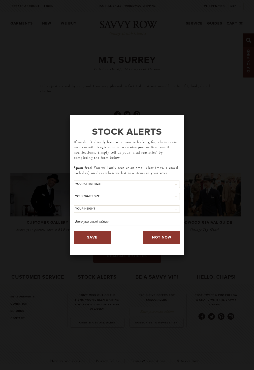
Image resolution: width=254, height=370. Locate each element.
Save (92, 237)
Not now (161, 237)
